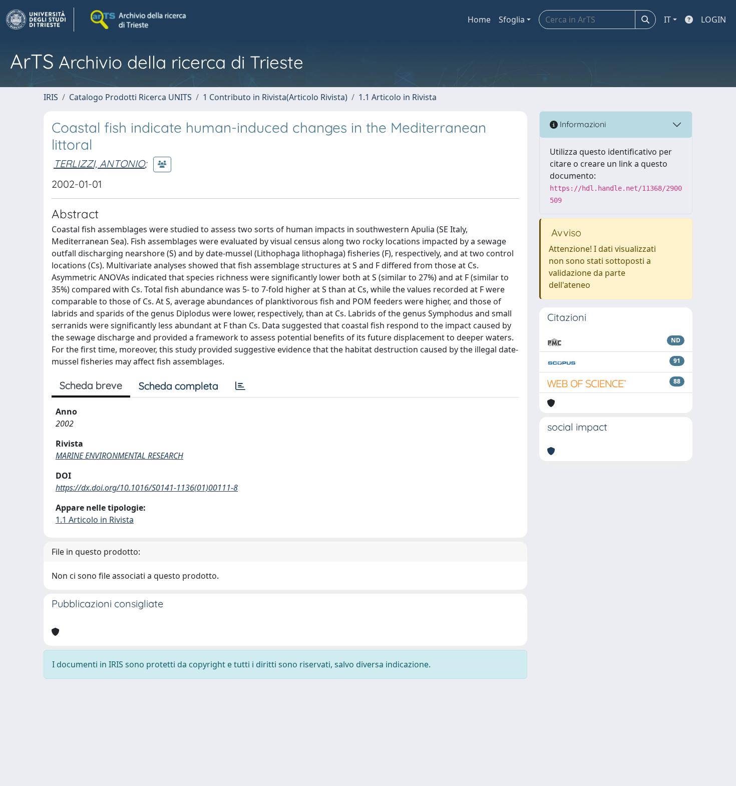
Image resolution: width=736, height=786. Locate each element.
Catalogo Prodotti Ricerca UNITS (130, 97)
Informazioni (582, 124)
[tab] (240, 386)
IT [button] (667, 19)
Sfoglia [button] (512, 19)
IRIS (51, 97)
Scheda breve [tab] (91, 385)
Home (479, 19)
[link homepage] (40, 20)
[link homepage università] (139, 20)
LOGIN (713, 19)
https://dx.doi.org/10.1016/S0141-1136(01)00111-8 (147, 487)
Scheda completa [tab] (178, 385)
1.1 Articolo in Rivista (397, 97)
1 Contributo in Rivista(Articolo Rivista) (275, 97)
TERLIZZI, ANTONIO (99, 163)
